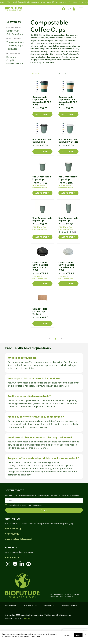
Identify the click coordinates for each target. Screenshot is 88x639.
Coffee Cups (12, 30)
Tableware (11, 48)
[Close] (85, 635)
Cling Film (11, 60)
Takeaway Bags (14, 45)
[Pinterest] (28, 564)
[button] (74, 8)
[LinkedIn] (22, 564)
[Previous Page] (49, 339)
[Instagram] (8, 564)
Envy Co (26, 618)
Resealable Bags (14, 63)
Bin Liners (11, 57)
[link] (67, 232)
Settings (67, 635)
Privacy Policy (35, 636)
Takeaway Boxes (15, 42)
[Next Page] (61, 339)
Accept (78, 635)
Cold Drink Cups (14, 34)
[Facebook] (15, 564)
